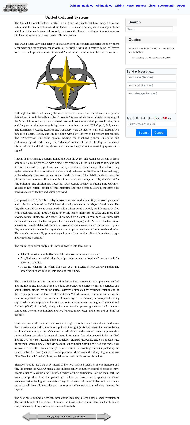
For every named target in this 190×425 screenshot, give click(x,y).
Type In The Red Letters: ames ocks (149, 118)
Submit (144, 132)
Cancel (159, 132)
